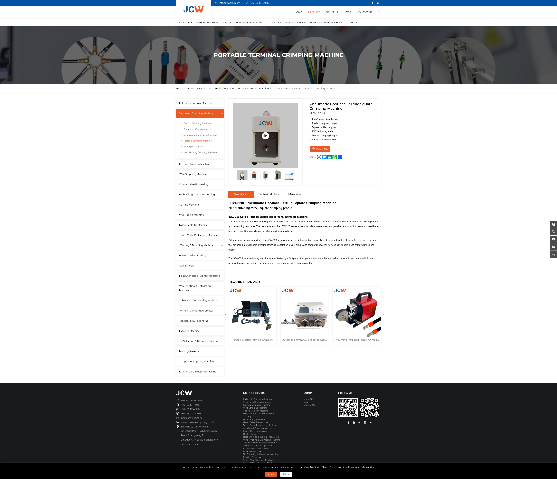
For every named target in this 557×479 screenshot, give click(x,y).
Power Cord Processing (192, 255)
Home (179, 88)
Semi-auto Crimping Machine (242, 22)
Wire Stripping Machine (326, 22)
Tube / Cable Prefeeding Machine (198, 235)
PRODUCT (314, 12)
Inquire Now (322, 148)
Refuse (286, 474)
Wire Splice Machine (193, 146)
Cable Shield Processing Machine (198, 300)
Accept (271, 474)
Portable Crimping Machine (253, 88)
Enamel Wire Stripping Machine (197, 371)
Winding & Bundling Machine (196, 245)
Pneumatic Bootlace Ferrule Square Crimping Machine (304, 88)
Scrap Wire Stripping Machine (196, 361)
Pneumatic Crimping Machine (198, 129)
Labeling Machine (189, 330)
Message (294, 194)
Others (352, 22)
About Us (308, 399)
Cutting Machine (189, 204)
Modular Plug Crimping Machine (200, 152)
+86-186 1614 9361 (260, 2)
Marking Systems (189, 351)
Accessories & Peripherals (193, 320)
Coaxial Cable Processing (193, 184)
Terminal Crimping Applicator (196, 310)
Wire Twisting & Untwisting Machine (195, 288)
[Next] (383, 315)
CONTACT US (364, 12)
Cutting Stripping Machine (194, 163)
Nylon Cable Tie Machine (193, 224)
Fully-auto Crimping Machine (198, 22)
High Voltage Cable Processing (197, 194)
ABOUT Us (332, 12)
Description (241, 194)
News (306, 402)
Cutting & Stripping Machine (286, 22)
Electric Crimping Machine (197, 123)
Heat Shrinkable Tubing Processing (199, 275)
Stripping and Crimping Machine (200, 135)
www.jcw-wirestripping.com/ (197, 422)
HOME (298, 12)
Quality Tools (186, 265)
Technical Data (269, 194)
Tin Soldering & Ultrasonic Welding (199, 341)
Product (191, 88)
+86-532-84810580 (191, 400)
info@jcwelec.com (229, 2)
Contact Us (309, 405)
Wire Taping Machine (191, 214)
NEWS (347, 12)
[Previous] (225, 315)
